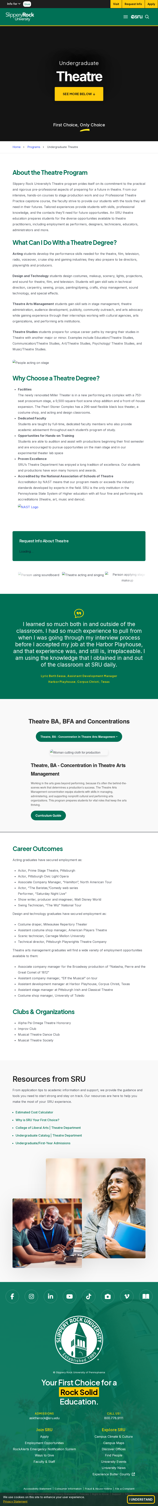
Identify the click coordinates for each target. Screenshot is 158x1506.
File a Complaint (124, 1488)
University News (114, 1468)
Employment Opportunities (44, 1443)
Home (17, 147)
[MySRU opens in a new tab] (137, 17)
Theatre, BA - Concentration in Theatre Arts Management (77, 737)
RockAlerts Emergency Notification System (44, 1449)
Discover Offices (114, 1449)
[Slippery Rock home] (20, 16)
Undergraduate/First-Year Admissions (43, 1143)
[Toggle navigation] (126, 16)
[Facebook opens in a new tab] (12, 1296)
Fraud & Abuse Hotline (98, 1488)
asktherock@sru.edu (44, 1418)
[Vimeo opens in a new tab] (127, 1296)
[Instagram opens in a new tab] (31, 1296)
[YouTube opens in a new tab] (69, 1296)
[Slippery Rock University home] (79, 1340)
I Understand (141, 1499)
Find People (113, 1455)
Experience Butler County (113, 1474)
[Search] (145, 16)
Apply (151, 4)
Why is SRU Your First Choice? (37, 1120)
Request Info (133, 4)
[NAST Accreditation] (28, 506)
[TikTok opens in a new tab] (88, 1296)
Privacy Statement (15, 1501)
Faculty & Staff (44, 1462)
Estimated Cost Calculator (34, 1112)
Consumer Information (68, 1488)
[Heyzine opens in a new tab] (146, 1296)
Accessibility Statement (37, 1488)
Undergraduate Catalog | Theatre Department (49, 1135)
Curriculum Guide (48, 815)
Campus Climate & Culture (114, 1436)
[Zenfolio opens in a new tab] (107, 1296)
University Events (113, 1462)
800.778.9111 (113, 1418)
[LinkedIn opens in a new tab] (50, 1296)
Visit (116, 4)
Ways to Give (44, 1455)
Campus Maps (113, 1443)
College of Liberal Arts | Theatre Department (48, 1128)
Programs (33, 147)
